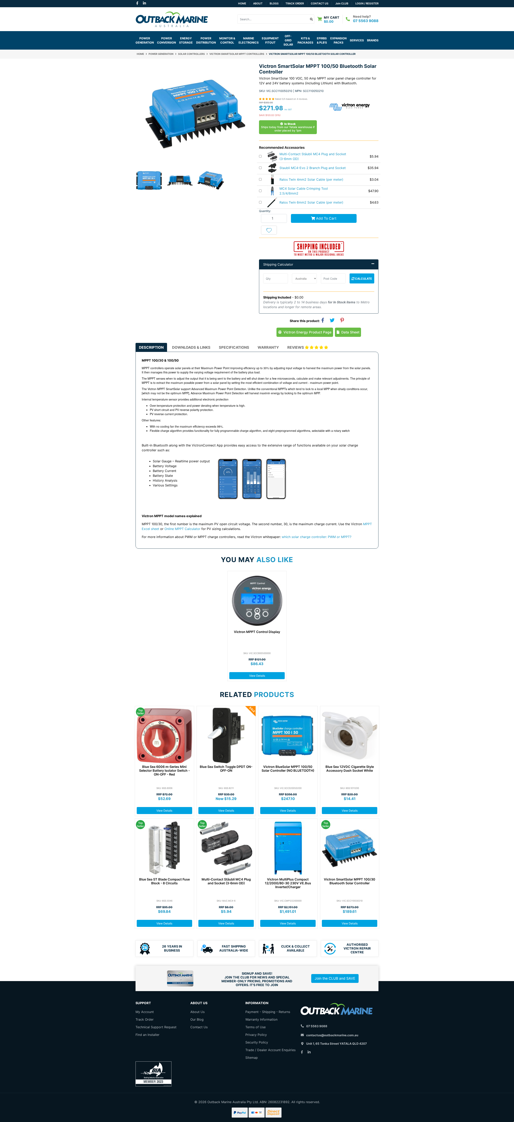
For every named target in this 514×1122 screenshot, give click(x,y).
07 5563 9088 (365, 21)
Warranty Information (261, 1019)
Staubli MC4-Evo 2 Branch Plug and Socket (312, 168)
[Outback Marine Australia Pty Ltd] (172, 19)
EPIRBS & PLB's (322, 40)
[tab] (151, 347)
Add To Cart (325, 218)
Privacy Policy (256, 1035)
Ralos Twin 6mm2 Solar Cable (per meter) (311, 202)
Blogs (274, 3)
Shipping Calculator (278, 264)
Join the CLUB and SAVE (335, 978)
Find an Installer (147, 1035)
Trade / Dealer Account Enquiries (270, 1050)
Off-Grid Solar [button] (288, 40)
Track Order (295, 3)
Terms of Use (255, 1027)
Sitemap (251, 1058)
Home (242, 3)
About (258, 3)
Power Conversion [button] (166, 40)
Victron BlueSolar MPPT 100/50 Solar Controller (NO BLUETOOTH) (288, 768)
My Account (145, 1012)
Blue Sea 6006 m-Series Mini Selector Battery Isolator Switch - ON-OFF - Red (164, 770)
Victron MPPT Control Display (257, 632)
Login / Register (366, 3)
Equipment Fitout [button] (270, 40)
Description (151, 347)
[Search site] (311, 19)
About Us (197, 1012)
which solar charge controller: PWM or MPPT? (316, 537)
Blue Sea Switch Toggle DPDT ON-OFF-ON (226, 768)
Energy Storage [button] (186, 40)
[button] (269, 230)
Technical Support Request (156, 1027)
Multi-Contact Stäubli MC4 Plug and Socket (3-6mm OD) (226, 881)
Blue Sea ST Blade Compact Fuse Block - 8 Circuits (164, 881)
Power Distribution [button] (206, 40)
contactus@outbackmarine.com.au (332, 1035)
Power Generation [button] (145, 40)
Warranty (268, 347)
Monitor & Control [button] (227, 40)
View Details (257, 675)
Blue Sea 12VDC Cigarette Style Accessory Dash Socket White (349, 768)
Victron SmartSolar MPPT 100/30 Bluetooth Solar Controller (349, 881)
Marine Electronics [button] (249, 40)
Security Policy (256, 1042)
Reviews (296, 347)
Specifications (234, 347)
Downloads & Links (191, 347)
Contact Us (319, 3)
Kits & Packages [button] (305, 40)
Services (357, 40)
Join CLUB (341, 3)
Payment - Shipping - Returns (267, 1012)
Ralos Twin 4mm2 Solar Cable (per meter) (311, 179)
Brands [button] (372, 40)
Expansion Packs (338, 40)
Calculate (363, 278)
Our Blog (197, 1019)
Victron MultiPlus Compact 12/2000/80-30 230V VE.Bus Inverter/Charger (288, 883)
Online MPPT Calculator (182, 529)
